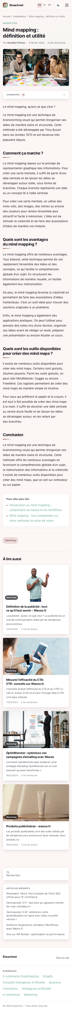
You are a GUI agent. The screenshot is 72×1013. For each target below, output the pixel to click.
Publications (19, 16)
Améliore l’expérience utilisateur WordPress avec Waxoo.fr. (32, 926)
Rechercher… (14, 875)
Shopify (48, 976)
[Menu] (66, 5)
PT (49, 5)
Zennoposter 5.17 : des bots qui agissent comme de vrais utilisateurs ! (34, 904)
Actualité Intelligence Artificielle (24, 982)
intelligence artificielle (36, 988)
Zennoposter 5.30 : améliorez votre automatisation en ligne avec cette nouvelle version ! (32, 916)
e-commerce (11, 994)
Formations (10, 988)
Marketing (10, 23)
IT (45, 5)
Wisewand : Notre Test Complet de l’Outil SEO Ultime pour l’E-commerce (33, 895)
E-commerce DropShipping (21, 976)
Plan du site (62, 957)
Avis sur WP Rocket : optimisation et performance (35, 934)
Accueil (6, 16)
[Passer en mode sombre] (58, 5)
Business (55, 982)
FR (39, 5)
